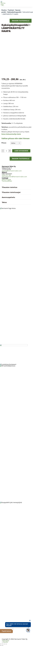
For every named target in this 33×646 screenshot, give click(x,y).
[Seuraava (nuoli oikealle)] (2, 645)
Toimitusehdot (7, 181)
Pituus (3, 143)
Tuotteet (11, 10)
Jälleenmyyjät (6, 180)
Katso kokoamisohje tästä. (11, 134)
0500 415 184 (6, 175)
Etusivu (4, 10)
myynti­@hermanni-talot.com (12, 171)
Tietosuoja (5, 641)
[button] (6, 631)
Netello (5, 642)
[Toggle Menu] (30, 3)
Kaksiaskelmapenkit (14, 12)
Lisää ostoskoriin (21, 151)
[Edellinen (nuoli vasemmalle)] (0, 645)
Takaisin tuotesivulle (20, 21)
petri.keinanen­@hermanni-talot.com (14, 177)
